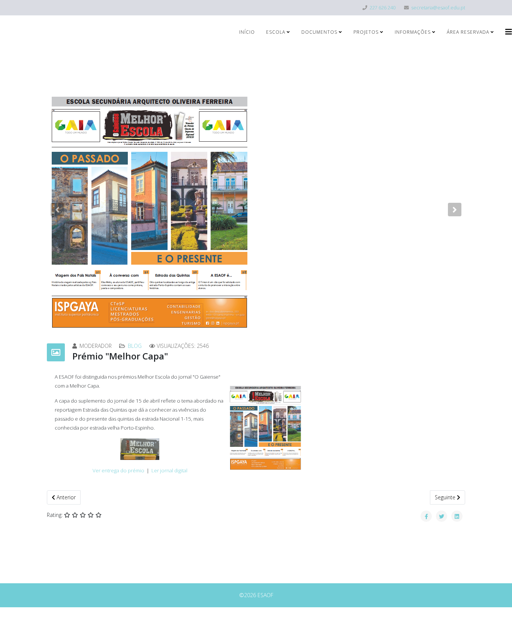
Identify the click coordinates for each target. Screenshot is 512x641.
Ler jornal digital (169, 470)
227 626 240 (382, 7)
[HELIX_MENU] (508, 31)
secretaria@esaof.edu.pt (438, 7)
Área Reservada (468, 32)
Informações (413, 32)
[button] (57, 209)
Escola (275, 32)
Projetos (366, 32)
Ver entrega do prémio (118, 470)
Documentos (319, 32)
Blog (135, 345)
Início (247, 32)
